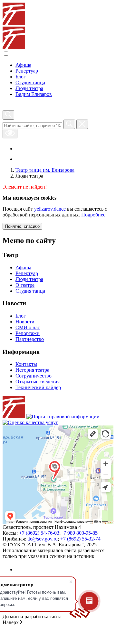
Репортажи (27, 333)
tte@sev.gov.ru (42, 538)
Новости (24, 321)
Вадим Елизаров (33, 94)
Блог (20, 76)
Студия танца (30, 82)
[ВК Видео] (19, 159)
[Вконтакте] (21, 148)
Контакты (26, 364)
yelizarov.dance (50, 209)
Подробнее (93, 214)
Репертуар (26, 71)
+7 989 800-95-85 (79, 533)
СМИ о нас (27, 327)
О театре (24, 285)
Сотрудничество (33, 375)
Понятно (22, 226)
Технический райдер (38, 387)
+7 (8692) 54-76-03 (39, 533)
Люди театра (29, 88)
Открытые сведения (37, 381)
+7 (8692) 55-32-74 (80, 538)
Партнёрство (29, 339)
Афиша (23, 65)
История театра (32, 370)
